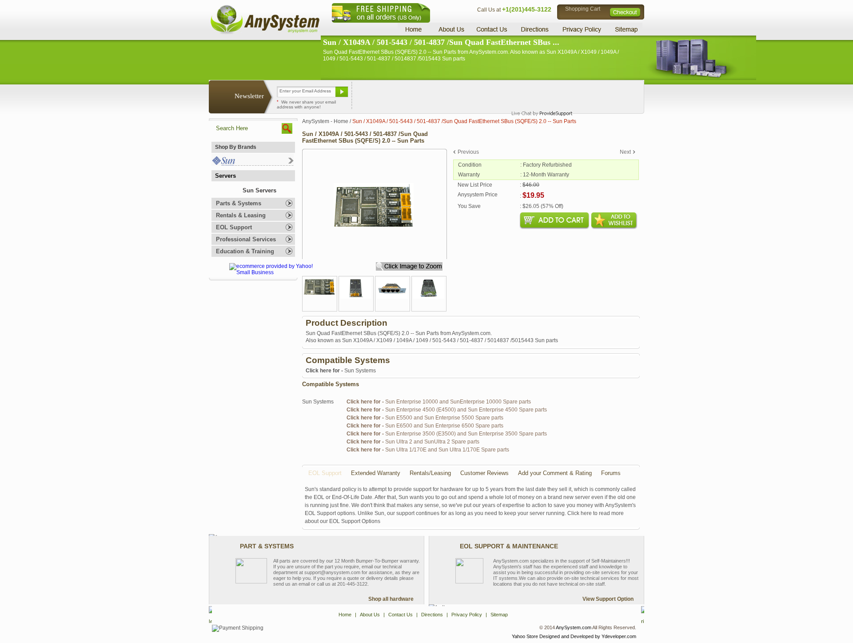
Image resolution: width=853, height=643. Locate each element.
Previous (468, 152)
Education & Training (245, 251)
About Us (451, 29)
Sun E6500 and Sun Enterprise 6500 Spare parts (425, 426)
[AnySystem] (265, 33)
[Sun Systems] (252, 163)
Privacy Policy (582, 29)
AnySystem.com (573, 627)
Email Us (373, 95)
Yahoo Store (525, 636)
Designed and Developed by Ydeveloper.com (587, 636)
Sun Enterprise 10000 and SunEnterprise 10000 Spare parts (439, 402)
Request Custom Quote (600, 95)
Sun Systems (341, 370)
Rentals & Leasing (241, 215)
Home (415, 29)
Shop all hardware (391, 599)
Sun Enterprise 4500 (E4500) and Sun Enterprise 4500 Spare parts (447, 410)
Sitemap (625, 29)
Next (625, 152)
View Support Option (608, 599)
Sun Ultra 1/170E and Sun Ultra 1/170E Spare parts (428, 450)
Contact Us (492, 29)
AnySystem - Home (325, 121)
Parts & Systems (238, 203)
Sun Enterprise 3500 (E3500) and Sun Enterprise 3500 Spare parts (447, 434)
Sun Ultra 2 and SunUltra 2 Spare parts (413, 442)
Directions (535, 29)
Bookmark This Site (479, 95)
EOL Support (234, 227)
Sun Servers (259, 190)
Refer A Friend (421, 95)
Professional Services (246, 239)
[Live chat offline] (538, 95)
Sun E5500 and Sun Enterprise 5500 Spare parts (425, 418)
